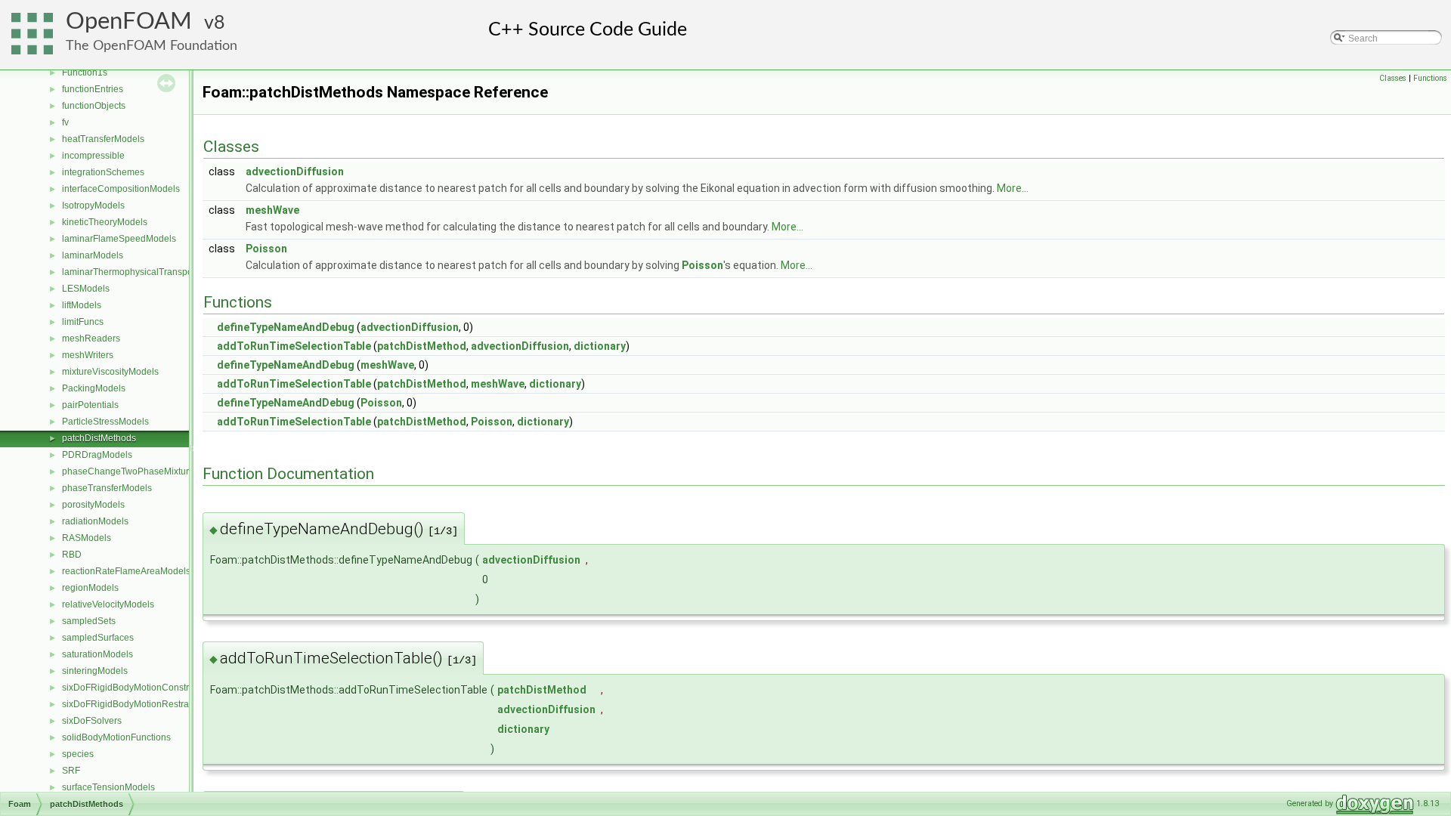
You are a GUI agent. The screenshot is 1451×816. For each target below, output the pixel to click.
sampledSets (89, 621)
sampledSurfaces (98, 637)
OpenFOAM (129, 21)
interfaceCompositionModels (121, 189)
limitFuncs (83, 322)
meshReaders (91, 338)
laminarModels (92, 255)
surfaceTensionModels (108, 787)
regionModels (90, 588)
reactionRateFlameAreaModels (126, 571)
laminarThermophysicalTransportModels (145, 272)
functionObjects (93, 105)
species (78, 754)
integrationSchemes (103, 172)
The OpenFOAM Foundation (151, 46)
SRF (71, 770)
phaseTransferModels (107, 488)
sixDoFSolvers (92, 721)
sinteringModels (95, 671)
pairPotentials (90, 405)
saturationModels (97, 654)
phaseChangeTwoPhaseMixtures (130, 471)
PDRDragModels (97, 455)
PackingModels (93, 388)
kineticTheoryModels (104, 222)
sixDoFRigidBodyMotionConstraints (135, 687)
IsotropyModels (93, 205)
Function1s (84, 72)
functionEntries (92, 89)
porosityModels (93, 504)
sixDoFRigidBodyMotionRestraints (132, 704)
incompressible (93, 155)
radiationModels (95, 521)
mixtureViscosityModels (110, 371)
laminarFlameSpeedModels (119, 238)
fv (65, 122)
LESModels (86, 288)
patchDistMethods (99, 438)
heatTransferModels (103, 139)
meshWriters (87, 355)
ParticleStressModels (105, 421)
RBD (72, 554)
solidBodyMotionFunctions (116, 737)
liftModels (81, 305)
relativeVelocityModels (108, 604)
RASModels (86, 538)
